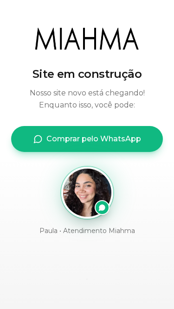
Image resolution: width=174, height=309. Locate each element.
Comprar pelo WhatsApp (93, 138)
